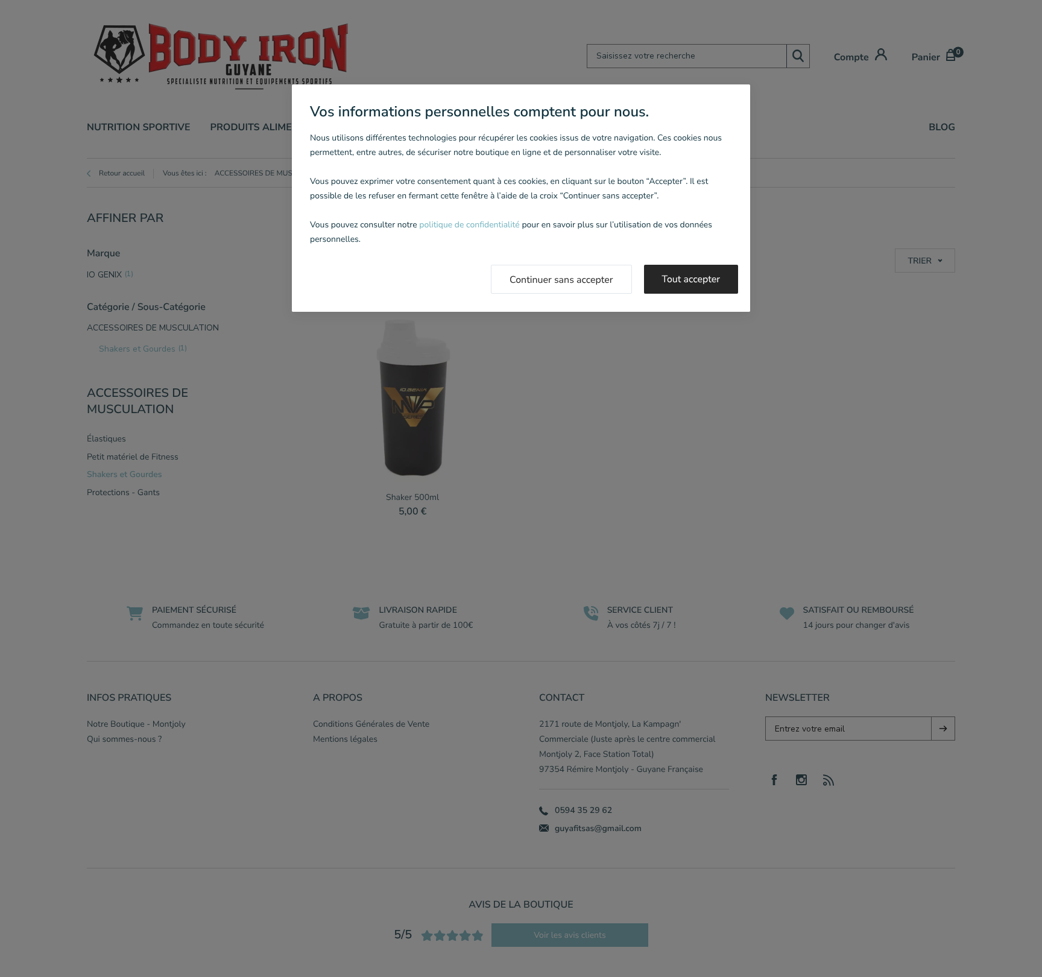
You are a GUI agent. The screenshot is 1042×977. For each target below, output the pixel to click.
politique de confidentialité (469, 224)
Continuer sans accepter (561, 279)
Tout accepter (691, 279)
